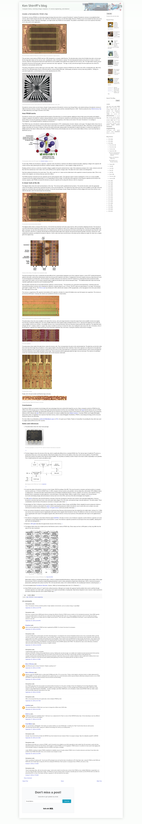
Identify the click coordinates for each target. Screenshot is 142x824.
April (110, 172)
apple (115, 109)
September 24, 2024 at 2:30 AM (33, 667)
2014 (109, 199)
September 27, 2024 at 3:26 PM (33, 729)
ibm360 (108, 120)
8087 (107, 108)
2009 (109, 209)
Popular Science (55, 507)
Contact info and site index (112, 16)
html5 (112, 118)
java (119, 120)
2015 (109, 197)
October (111, 149)
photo (118, 123)
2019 (109, 189)
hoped (82, 410)
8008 (113, 106)
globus (118, 117)
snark (114, 130)
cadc (113, 112)
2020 (109, 187)
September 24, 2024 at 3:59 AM (33, 692)
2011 (109, 205)
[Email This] (28, 595)
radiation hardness (73, 413)
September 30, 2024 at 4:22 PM (33, 753)
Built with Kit (48, 808)
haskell (107, 118)
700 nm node (42, 287)
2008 (109, 211)
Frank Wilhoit (29, 723)
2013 (109, 201)
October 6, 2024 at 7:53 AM (32, 763)
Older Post (99, 781)
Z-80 (113, 133)
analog (108, 109)
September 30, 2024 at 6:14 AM (33, 737)
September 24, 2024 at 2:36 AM (33, 679)
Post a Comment (28, 778)
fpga (107, 117)
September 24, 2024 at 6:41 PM (33, 709)
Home (62, 781)
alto (119, 108)
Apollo (112, 109)
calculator (118, 112)
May (110, 170)
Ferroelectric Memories (42, 585)
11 (63, 284)
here (48, 507)
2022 (109, 183)
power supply (110, 124)
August (111, 164)
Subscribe (109, 13)
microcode (117, 121)
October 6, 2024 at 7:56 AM (32, 775)
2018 (109, 191)
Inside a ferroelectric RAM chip (114, 158)
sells (37, 413)
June (110, 168)
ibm (114, 118)
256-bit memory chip (96, 108)
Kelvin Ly (28, 714)
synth (112, 131)
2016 (109, 195)
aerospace (114, 108)
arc (119, 109)
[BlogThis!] (29, 595)
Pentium (115, 123)
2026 (109, 139)
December (112, 145)
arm (112, 111)
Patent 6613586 (49, 577)
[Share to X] (31, 595)
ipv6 (115, 120)
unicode (110, 133)
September (112, 151)
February (111, 176)
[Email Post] (25, 595)
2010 (109, 207)
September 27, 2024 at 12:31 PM (33, 719)
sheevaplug (108, 130)
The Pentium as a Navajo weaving (113, 161)
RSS (57, 419)
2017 (109, 193)
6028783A (56, 517)
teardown (117, 131)
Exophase (28, 625)
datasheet (44, 484)
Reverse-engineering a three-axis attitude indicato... (114, 154)
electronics (31, 597)
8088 (111, 108)
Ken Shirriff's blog (34, 5)
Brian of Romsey (30, 664)
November (112, 146)
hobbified (28, 705)
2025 (109, 141)
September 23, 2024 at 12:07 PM (33, 607)
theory (107, 133)
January (111, 178)
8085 (115, 106)
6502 (110, 106)
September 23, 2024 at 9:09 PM (33, 629)
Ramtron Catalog (44, 161)
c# (111, 112)
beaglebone (117, 111)
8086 (118, 106)
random (118, 124)
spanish (108, 131)
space (118, 130)
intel (112, 120)
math (113, 121)
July (110, 166)
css (111, 113)
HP (109, 118)
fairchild (118, 115)
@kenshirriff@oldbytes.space (47, 419)
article (30, 498)
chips (27, 597)
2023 (109, 180)
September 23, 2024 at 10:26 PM (33, 645)
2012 (109, 203)
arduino (108, 111)
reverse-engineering (38, 597)
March (111, 174)
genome (114, 117)
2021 (109, 185)
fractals (110, 117)
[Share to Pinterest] (34, 595)
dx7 (119, 113)
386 (107, 106)
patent (48, 506)
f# (115, 115)
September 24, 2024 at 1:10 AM (33, 659)
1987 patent (33, 523)
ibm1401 (118, 118)
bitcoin (108, 112)
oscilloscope (109, 123)
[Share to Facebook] (32, 595)
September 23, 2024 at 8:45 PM (33, 620)
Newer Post (25, 781)
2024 (109, 143)
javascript (108, 121)
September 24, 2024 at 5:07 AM (33, 700)
